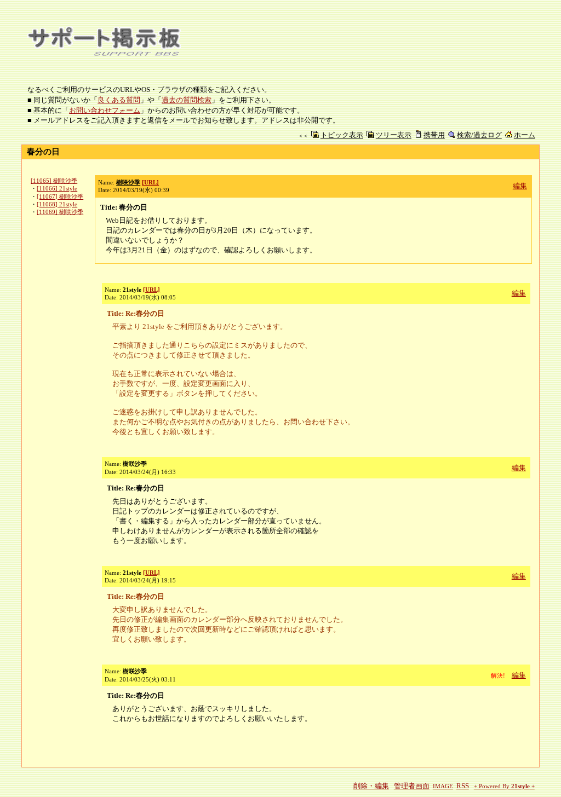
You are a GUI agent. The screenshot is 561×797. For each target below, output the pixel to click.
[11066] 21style (57, 188)
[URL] (150, 182)
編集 (520, 186)
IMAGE (443, 786)
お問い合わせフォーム (104, 110)
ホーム (524, 135)
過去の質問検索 (186, 100)
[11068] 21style (57, 204)
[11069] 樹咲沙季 (60, 212)
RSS (462, 786)
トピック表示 (341, 135)
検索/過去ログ (479, 135)
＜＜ (303, 135)
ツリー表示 (393, 135)
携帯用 (434, 135)
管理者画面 (412, 786)
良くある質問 (119, 100)
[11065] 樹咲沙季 (54, 180)
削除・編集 (371, 786)
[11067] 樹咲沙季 (60, 196)
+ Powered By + (504, 786)
